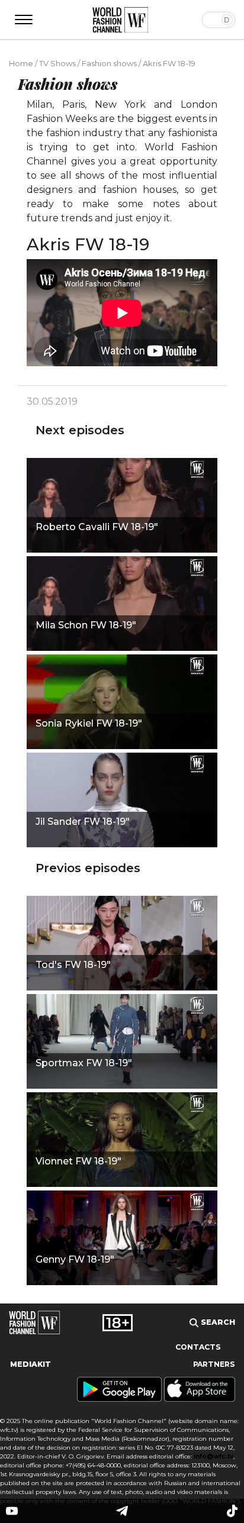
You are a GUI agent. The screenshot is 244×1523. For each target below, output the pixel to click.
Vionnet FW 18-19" (78, 1161)
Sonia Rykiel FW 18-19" (89, 723)
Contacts (198, 1347)
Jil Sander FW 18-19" (83, 821)
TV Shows (57, 63)
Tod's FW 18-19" (73, 964)
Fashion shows (109, 63)
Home (21, 63)
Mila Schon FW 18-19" (86, 625)
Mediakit (30, 1364)
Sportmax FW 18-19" (84, 1063)
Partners (214, 1364)
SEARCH (216, 1322)
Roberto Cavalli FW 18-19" (97, 527)
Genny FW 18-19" (75, 1259)
